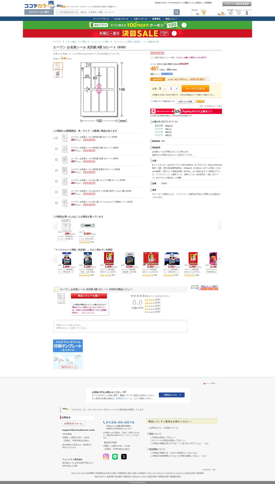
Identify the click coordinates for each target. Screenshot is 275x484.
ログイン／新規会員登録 (237, 4)
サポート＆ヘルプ (78, 473)
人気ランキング (140, 19)
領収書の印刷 (163, 476)
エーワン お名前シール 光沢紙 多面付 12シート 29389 (95, 169)
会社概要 (90, 473)
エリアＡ (159, 129)
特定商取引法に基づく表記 (105, 473)
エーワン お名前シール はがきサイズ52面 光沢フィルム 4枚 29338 (101, 191)
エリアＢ (159, 132)
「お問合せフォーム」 (124, 398)
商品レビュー (171, 19)
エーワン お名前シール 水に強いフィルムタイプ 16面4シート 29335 (102, 202)
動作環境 (200, 473)
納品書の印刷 (175, 476)
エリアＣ (159, 135)
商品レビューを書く (89, 296)
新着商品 (156, 19)
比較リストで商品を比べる (164, 101)
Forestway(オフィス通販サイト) (181, 3)
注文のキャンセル (139, 476)
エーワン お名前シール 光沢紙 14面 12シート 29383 (94, 147)
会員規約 (141, 473)
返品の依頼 (152, 476)
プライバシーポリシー (155, 473)
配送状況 (127, 476)
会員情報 (110, 476)
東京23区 (159, 125)
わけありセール (121, 19)
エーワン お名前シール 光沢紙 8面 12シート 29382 (94, 137)
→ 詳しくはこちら (87, 313)
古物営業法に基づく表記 (127, 473)
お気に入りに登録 (185, 102)
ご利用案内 (207, 3)
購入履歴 (118, 476)
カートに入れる (195, 88)
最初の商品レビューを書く (165, 58)
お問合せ (198, 3)
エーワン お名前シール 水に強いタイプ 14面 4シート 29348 (98, 180)
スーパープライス (101, 19)
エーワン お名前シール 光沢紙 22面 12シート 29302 (94, 158)
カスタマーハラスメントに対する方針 (180, 473)
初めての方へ (162, 3)
